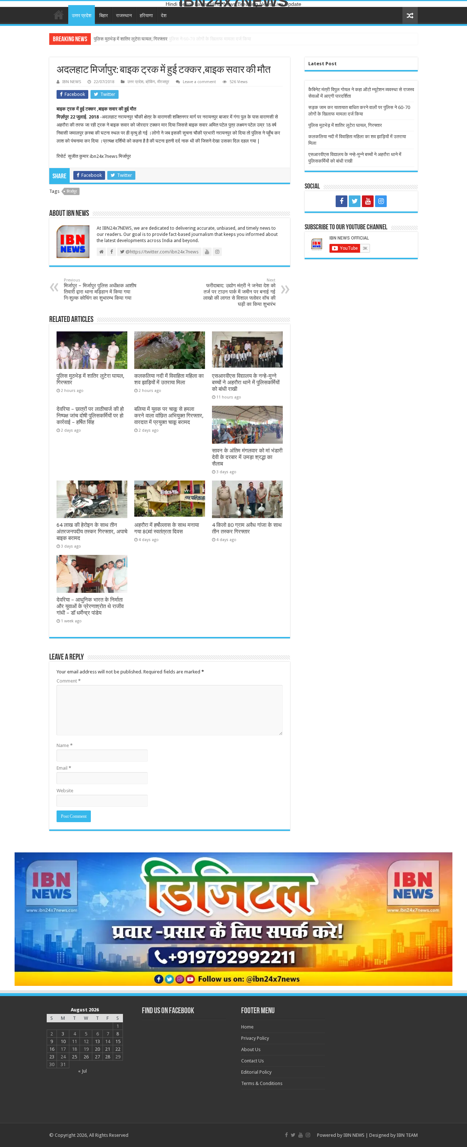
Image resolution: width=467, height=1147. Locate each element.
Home (58, 14)
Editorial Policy (256, 1072)
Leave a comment (199, 81)
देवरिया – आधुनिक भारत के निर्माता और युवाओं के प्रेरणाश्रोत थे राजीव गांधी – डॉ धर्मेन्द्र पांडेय (90, 606)
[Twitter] (354, 201)
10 (63, 1041)
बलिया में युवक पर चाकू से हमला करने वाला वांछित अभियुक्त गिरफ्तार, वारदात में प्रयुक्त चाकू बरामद (169, 415)
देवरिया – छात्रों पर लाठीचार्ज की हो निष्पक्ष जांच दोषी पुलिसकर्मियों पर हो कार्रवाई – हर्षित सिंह (90, 415)
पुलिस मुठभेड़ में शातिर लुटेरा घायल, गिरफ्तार (130, 39)
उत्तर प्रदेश (81, 15)
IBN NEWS (71, 81)
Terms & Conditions (261, 1083)
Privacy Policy (255, 1038)
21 (107, 1049)
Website (65, 790)
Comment (69, 681)
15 (117, 1041)
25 (74, 1056)
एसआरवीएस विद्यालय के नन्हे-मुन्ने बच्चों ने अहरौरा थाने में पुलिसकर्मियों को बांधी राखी (245, 382)
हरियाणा (146, 15)
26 (86, 1056)
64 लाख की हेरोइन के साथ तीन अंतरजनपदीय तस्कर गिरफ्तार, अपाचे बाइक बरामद (92, 531)
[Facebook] (341, 201)
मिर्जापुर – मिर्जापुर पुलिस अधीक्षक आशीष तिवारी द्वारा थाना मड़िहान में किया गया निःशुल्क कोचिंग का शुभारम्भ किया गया (100, 289)
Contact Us (252, 1061)
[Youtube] (368, 201)
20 (97, 1049)
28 (107, 1056)
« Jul (82, 1071)
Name (65, 745)
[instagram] (381, 201)
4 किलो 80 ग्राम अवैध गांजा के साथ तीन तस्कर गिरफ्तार (247, 528)
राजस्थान (124, 15)
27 (97, 1056)
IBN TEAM (407, 1135)
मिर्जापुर (72, 191)
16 (51, 1049)
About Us (250, 1049)
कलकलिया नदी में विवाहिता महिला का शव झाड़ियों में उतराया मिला (169, 379)
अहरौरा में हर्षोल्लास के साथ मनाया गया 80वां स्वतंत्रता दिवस (166, 528)
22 (117, 1049)
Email (64, 768)
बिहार (103, 15)
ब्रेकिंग (150, 81)
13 (97, 1041)
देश (163, 15)
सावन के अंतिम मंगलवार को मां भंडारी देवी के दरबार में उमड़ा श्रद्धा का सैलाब (247, 457)
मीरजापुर (163, 81)
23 (51, 1056)
